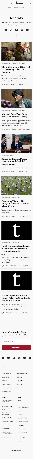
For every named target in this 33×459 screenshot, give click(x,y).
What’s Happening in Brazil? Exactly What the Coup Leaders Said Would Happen (16, 298)
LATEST (16, 7)
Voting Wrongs (5, 428)
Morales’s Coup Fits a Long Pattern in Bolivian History (14, 115)
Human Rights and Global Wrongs (6, 413)
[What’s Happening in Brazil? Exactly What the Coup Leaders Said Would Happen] (16, 280)
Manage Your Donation (23, 407)
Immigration (19, 377)
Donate (19, 404)
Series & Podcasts (6, 391)
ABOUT (10, 7)
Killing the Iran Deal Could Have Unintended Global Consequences (14, 161)
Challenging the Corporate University (7, 432)
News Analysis (5, 63)
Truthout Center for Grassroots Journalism (23, 433)
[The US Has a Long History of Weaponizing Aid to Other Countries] (16, 51)
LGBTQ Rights (5, 381)
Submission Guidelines (23, 418)
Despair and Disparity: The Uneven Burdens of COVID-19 (8, 408)
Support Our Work (22, 411)
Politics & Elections (18, 63)
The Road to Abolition (7, 418)
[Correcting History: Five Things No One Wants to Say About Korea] (16, 185)
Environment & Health (21, 373)
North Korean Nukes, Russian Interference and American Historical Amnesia (15, 248)
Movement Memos (6, 425)
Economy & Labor (20, 370)
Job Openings (21, 437)
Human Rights (5, 377)
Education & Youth (6, 373)
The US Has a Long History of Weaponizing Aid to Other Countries (15, 69)
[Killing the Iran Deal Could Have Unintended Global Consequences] (16, 143)
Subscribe (20, 414)
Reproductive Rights (7, 388)
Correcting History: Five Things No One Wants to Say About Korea (14, 204)
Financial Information (23, 422)
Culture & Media (6, 370)
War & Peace (16, 198)
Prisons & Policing (6, 384)
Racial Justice (19, 384)
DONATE (22, 7)
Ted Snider (6, 84)
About (19, 400)
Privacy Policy (21, 425)
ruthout (13, 84)
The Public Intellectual (7, 421)
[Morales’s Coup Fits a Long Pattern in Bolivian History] (16, 98)
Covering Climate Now (7, 437)
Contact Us (20, 441)
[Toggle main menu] (31, 3)
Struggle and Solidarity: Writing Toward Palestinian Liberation (7, 401)
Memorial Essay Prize (23, 429)
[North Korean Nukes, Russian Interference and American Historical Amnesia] (16, 230)
